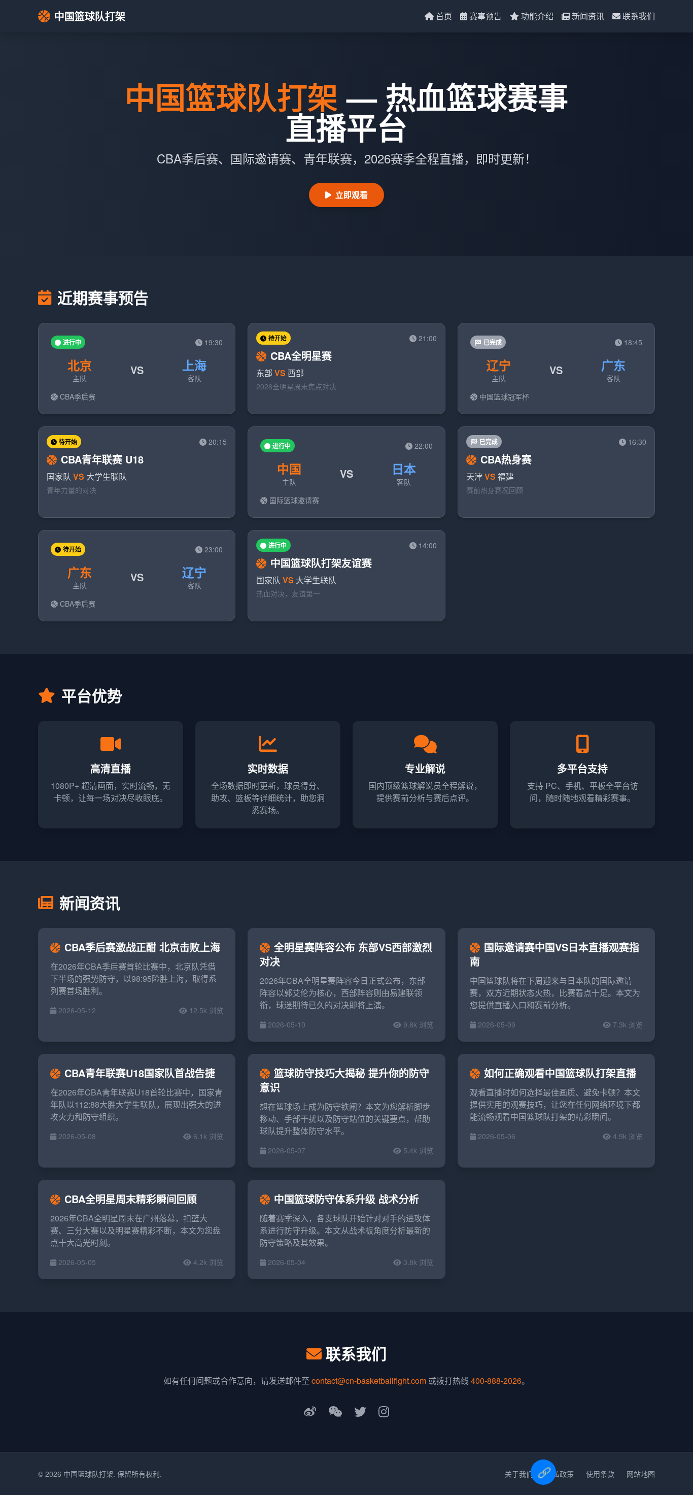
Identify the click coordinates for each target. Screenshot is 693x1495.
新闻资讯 (588, 16)
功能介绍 (537, 16)
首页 (444, 16)
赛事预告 (485, 16)
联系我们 (638, 16)
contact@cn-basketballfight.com (368, 1380)
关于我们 (519, 1474)
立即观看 (351, 195)
